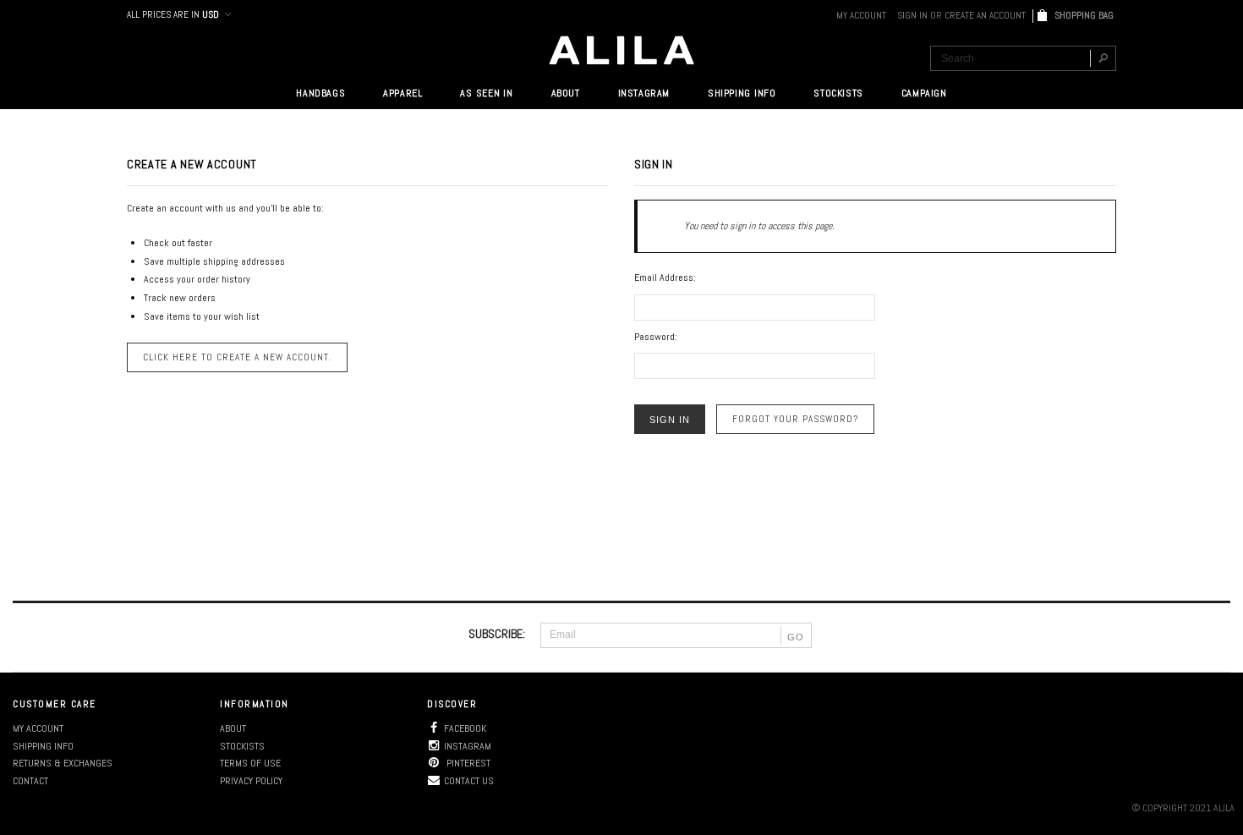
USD (211, 14)
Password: (655, 336)
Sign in (912, 15)
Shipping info (43, 746)
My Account (861, 15)
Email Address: (665, 277)
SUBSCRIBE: (496, 633)
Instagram (467, 746)
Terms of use (250, 763)
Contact (30, 781)
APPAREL (402, 93)
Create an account (985, 15)
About (233, 728)
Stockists (242, 746)
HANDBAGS (320, 93)
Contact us (469, 781)
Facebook (465, 728)
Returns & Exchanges (62, 763)
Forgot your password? (795, 419)
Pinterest (467, 763)
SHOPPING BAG (1085, 15)
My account (38, 728)
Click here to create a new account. (237, 357)
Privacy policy (251, 781)
